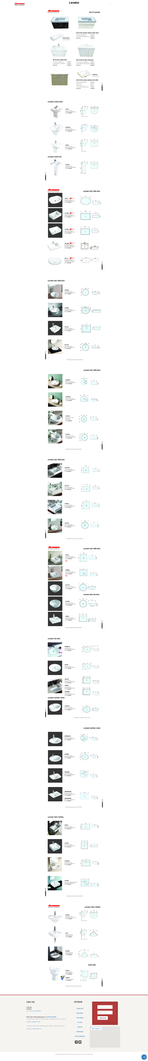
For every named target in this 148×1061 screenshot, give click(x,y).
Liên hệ (79, 1027)
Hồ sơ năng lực (80, 1036)
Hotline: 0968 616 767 (33, 1022)
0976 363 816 (51, 1017)
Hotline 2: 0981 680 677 (34, 1029)
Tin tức (79, 1022)
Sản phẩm (79, 1013)
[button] (111, 4)
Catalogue (79, 1031)
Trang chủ (79, 1008)
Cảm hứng (79, 1017)
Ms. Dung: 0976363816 (33, 1011)
